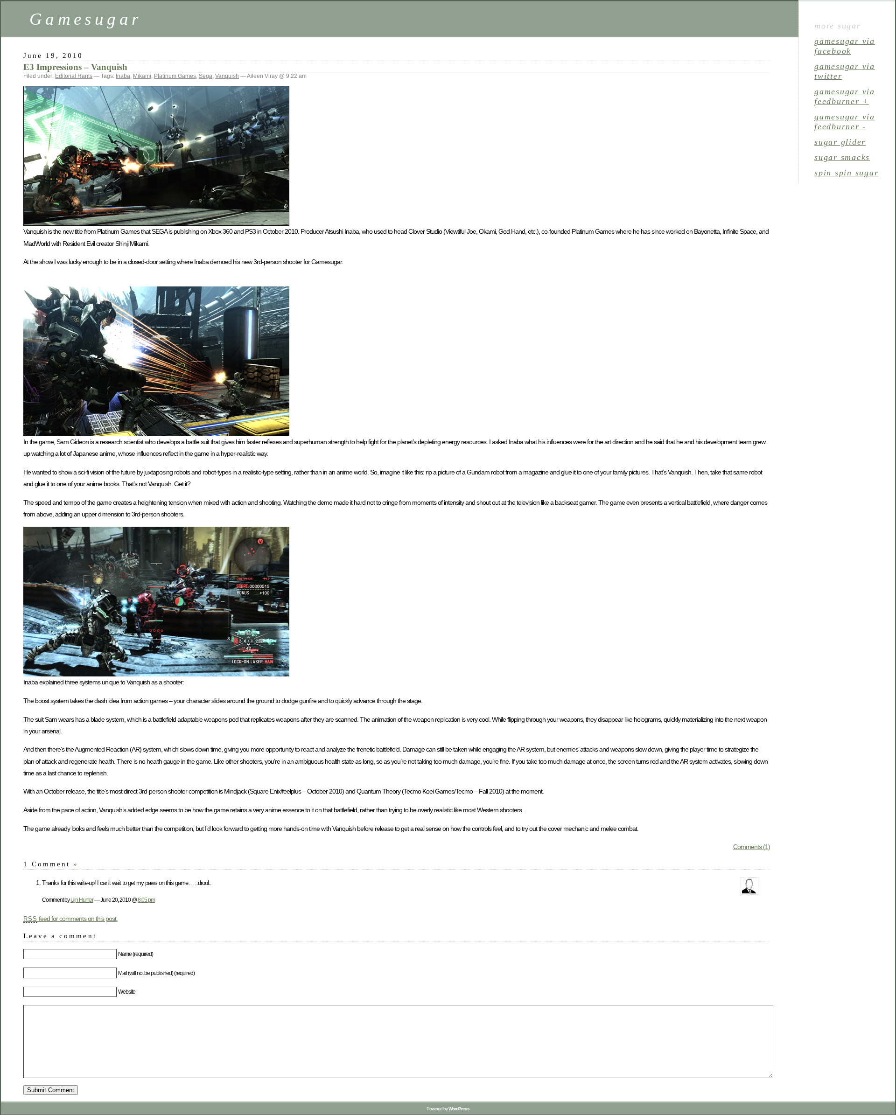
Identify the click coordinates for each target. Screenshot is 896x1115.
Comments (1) (751, 846)
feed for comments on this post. (70, 918)
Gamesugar (85, 18)
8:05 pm (146, 900)
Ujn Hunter (81, 900)
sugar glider (840, 141)
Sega (205, 76)
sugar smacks (842, 157)
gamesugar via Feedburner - (844, 121)
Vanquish (227, 76)
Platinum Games (175, 76)
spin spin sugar (846, 172)
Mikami (142, 76)
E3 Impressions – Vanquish (75, 67)
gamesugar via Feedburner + (844, 96)
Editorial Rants (73, 76)
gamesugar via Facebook (844, 46)
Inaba (123, 76)
